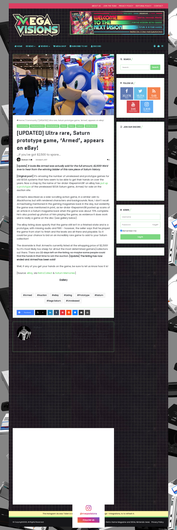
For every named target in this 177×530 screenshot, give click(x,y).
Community (31, 120)
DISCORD (97, 46)
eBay (56, 295)
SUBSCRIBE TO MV (79, 46)
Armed (28, 295)
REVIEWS (44, 46)
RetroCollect (45, 273)
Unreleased (73, 300)
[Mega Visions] (36, 25)
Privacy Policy (157, 522)
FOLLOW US (88, 520)
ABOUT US (96, 6)
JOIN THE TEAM (109, 6)
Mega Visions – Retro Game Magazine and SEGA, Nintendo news (121, 522)
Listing (69, 295)
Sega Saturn (54, 300)
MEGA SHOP (60, 46)
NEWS (30, 46)
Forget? (155, 225)
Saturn (80, 126)
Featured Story (37, 126)
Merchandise (52, 126)
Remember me (129, 231)
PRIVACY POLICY (126, 6)
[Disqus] (63, 390)
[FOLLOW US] (88, 509)
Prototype (84, 295)
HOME (19, 46)
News (63, 126)
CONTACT (158, 6)
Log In (140, 237)
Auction (43, 295)
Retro (71, 126)
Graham (24, 160)
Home (21, 120)
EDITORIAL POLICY (143, 6)
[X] (35, 346)
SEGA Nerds (91, 126)
